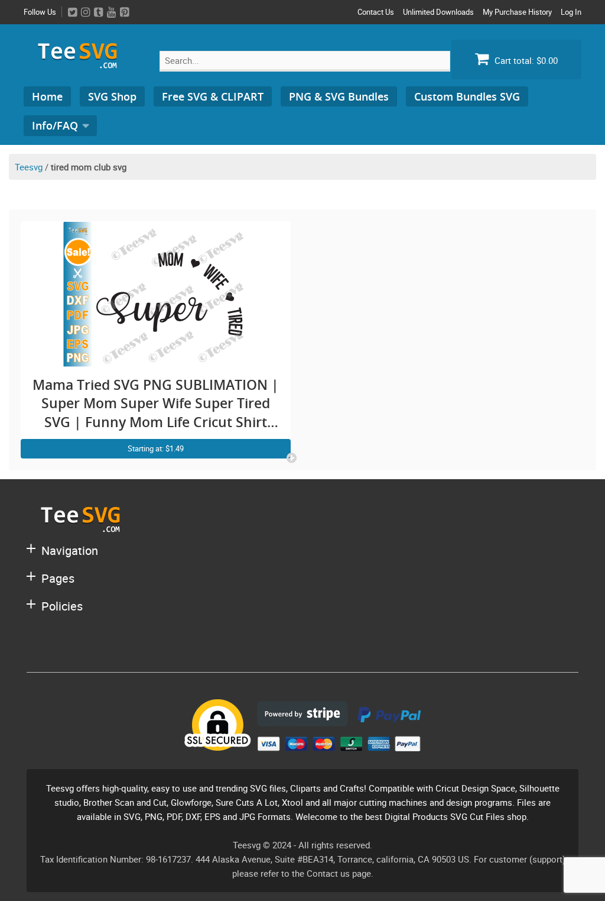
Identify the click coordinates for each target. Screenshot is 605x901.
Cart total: (525, 60)
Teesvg (29, 167)
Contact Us (375, 12)
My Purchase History (517, 12)
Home (47, 96)
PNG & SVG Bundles (339, 96)
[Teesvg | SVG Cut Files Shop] (83, 63)
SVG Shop (112, 96)
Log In (571, 12)
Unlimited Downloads (438, 12)
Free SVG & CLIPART (213, 96)
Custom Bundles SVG (467, 96)
